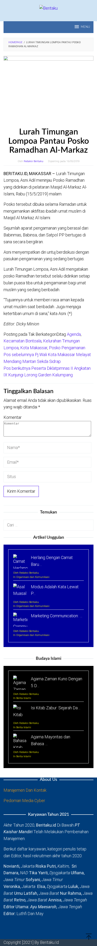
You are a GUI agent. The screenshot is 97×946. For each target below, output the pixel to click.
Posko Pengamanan (67, 347)
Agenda (74, 334)
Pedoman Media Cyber (24, 800)
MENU (85, 27)
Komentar (13, 417)
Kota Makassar (33, 347)
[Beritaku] (48, 7)
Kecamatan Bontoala (22, 340)
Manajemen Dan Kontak (25, 790)
